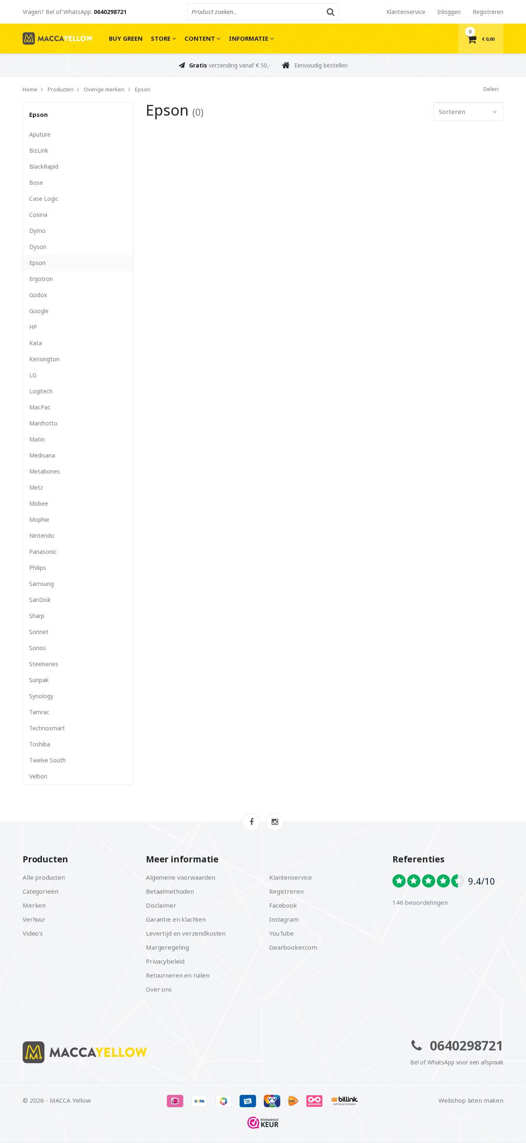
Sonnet (38, 632)
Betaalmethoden (170, 891)
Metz (36, 487)
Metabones (44, 471)
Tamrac (39, 712)
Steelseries (43, 664)
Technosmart (47, 728)
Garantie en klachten (176, 919)
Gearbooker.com (293, 947)
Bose (36, 182)
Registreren (488, 12)
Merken (34, 905)
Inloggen (449, 12)
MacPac (40, 407)
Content (201, 38)
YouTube (281, 933)
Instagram (284, 919)
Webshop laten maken (470, 1100)
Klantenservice (405, 12)
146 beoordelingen (420, 902)
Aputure (40, 134)
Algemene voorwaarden (180, 877)
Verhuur (34, 919)
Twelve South (47, 760)
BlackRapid (43, 166)
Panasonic (43, 551)
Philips (37, 568)
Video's (33, 933)
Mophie (39, 519)
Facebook (283, 905)
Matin (37, 439)
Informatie (249, 38)
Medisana (42, 455)
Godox (38, 295)
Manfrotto (43, 423)
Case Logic (43, 198)
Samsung (41, 584)
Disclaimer (161, 905)
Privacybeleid (165, 961)
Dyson (37, 247)
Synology (41, 696)
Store (161, 38)
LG (33, 375)
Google (38, 311)
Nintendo (41, 535)
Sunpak (38, 680)
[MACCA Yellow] (57, 38)
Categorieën (40, 891)
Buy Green (126, 38)
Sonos (37, 648)
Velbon (38, 776)
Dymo (37, 231)
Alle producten (44, 877)
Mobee (38, 503)
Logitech (41, 391)
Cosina (38, 214)
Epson (38, 114)
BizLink (38, 150)
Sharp (36, 616)
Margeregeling (167, 947)
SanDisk (40, 600)
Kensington (44, 359)
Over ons (159, 989)
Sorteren (452, 111)
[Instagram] (275, 822)
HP (33, 327)
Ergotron (41, 279)
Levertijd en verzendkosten (186, 933)
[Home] (140, 1052)
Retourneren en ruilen (178, 975)
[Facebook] (251, 822)
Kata (35, 343)
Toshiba (39, 744)
